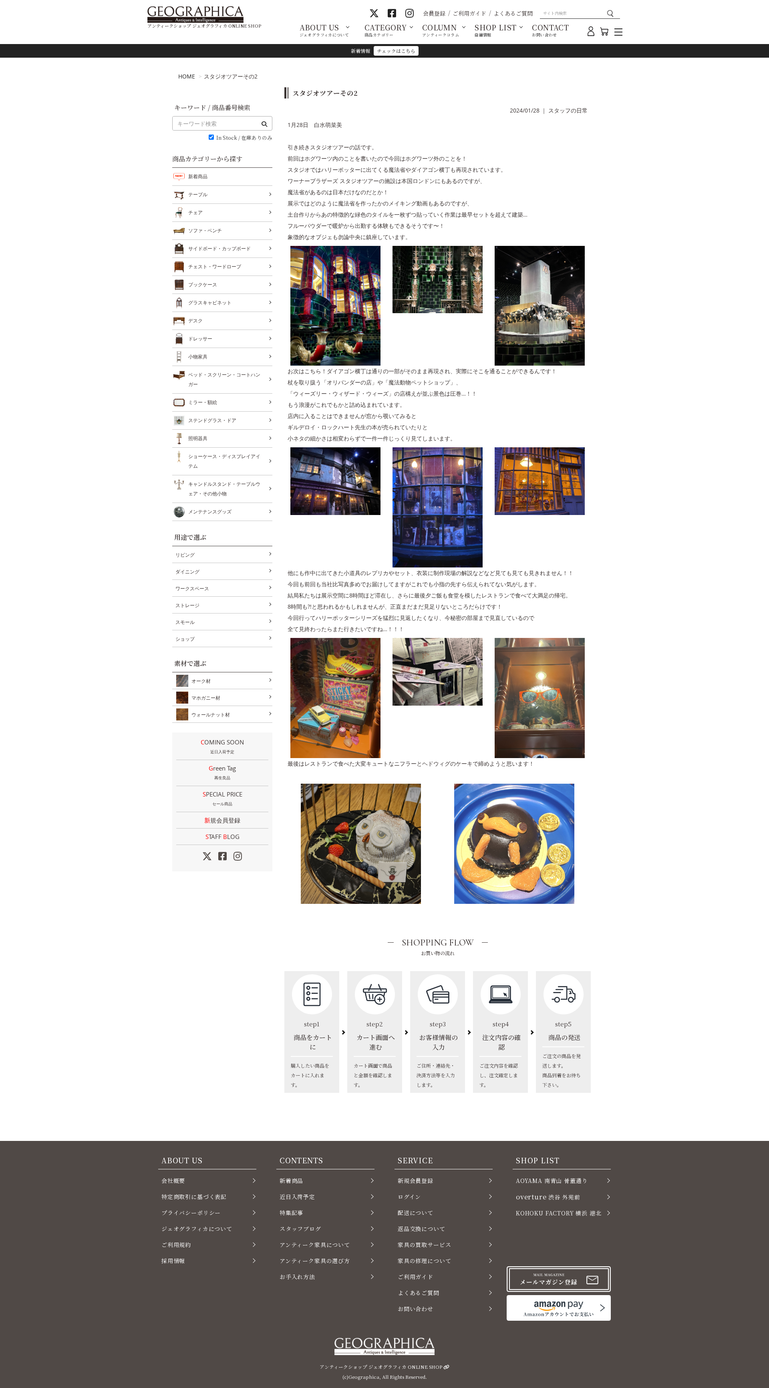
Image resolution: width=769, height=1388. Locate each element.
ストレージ (187, 605)
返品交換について (421, 1229)
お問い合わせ (415, 1309)
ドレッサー (200, 339)
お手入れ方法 (297, 1277)
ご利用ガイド (469, 13)
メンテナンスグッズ (210, 512)
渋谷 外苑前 (548, 1196)
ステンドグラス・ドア (212, 420)
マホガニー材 (205, 697)
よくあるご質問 (513, 13)
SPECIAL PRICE (222, 798)
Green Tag (222, 772)
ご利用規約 (176, 1245)
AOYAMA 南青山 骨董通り (552, 1181)
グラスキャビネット (210, 303)
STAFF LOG (222, 837)
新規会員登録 (222, 820)
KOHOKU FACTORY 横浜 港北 (559, 1213)
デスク (195, 321)
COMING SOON (222, 746)
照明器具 (197, 438)
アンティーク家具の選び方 (315, 1261)
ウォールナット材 (210, 714)
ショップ (185, 639)
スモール (185, 622)
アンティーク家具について (315, 1245)
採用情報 (173, 1261)
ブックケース (202, 285)
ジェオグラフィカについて (196, 1229)
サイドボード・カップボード (219, 248)
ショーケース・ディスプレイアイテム (224, 461)
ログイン (409, 1197)
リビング (185, 554)
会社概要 (173, 1181)
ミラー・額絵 (202, 402)
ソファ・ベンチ (205, 230)
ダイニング (187, 571)
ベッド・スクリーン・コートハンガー (224, 379)
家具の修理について (424, 1261)
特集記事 (291, 1213)
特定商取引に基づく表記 (194, 1197)
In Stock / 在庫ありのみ (244, 138)
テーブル (197, 194)
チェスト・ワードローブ (214, 267)
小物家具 (197, 357)
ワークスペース (192, 588)
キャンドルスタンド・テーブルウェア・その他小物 (224, 489)
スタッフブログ (300, 1229)
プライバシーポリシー (191, 1213)
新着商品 (197, 176)
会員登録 (434, 13)
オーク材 (201, 681)
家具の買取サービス (424, 1245)
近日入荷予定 (297, 1197)
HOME (186, 76)
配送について (415, 1213)
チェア (195, 212)
